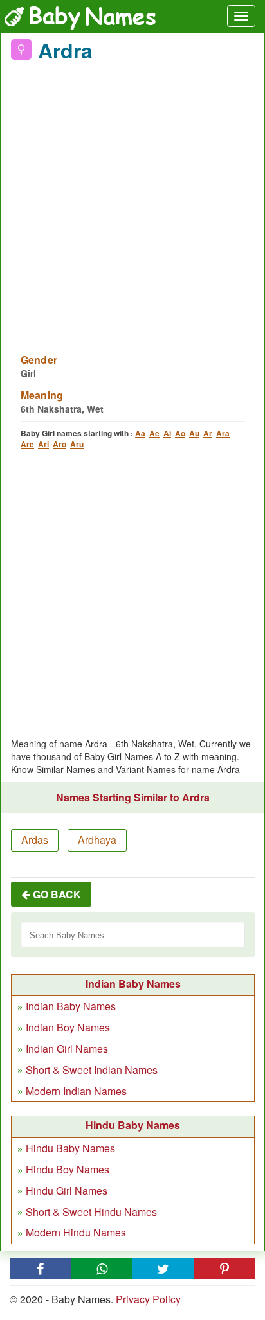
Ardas (34, 839)
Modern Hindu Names (76, 1232)
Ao (180, 433)
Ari (43, 444)
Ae (154, 433)
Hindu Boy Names (67, 1169)
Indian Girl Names (67, 1048)
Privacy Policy (148, 1299)
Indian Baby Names (71, 1006)
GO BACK (55, 894)
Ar (207, 433)
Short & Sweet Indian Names (92, 1069)
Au (194, 433)
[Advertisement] (132, 201)
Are (27, 444)
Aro (59, 444)
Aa (140, 433)
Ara (223, 433)
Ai (167, 433)
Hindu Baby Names (70, 1148)
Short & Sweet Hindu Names (91, 1211)
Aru (77, 444)
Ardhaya (97, 839)
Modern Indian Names (76, 1091)
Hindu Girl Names (66, 1190)
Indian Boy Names (68, 1027)
